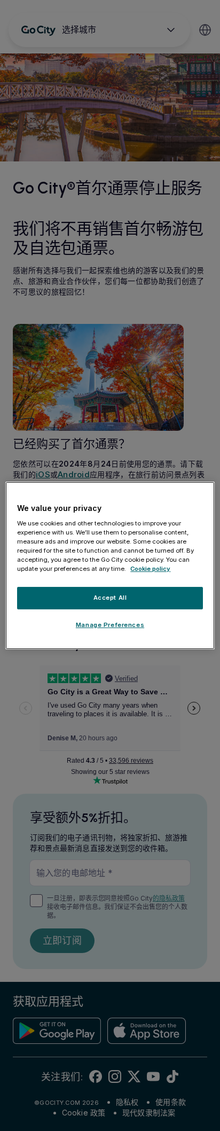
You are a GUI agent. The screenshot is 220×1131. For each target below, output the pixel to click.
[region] (109, 565)
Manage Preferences (110, 625)
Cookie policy (150, 568)
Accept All (110, 597)
